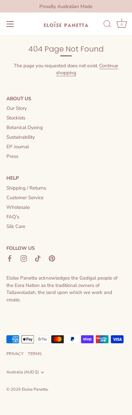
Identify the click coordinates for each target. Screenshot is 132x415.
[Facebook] (9, 258)
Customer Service (25, 197)
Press (12, 156)
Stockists (15, 118)
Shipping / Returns (26, 188)
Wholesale (18, 207)
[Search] (107, 25)
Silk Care (15, 226)
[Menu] (10, 24)
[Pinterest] (52, 258)
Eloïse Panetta (35, 389)
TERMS (35, 354)
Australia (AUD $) (22, 372)
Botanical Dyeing (24, 127)
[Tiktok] (38, 258)
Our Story (16, 108)
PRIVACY (15, 354)
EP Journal (17, 146)
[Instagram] (24, 258)
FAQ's (12, 217)
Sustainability (20, 137)
